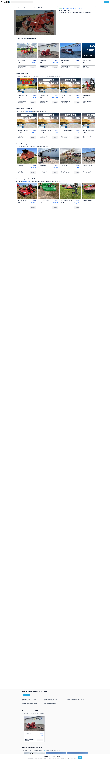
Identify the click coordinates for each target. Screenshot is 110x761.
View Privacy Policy (72, 758)
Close (80, 757)
